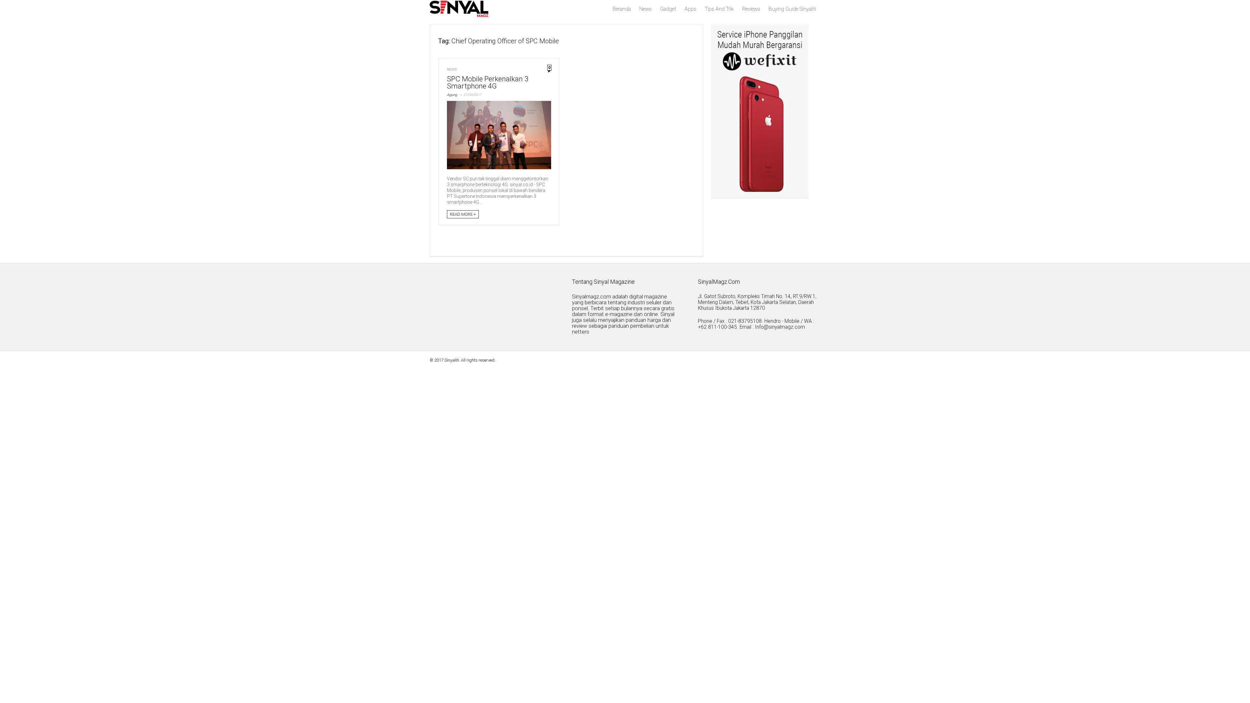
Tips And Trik (719, 9)
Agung (452, 95)
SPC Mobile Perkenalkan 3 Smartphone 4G (487, 82)
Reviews (751, 9)
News (645, 9)
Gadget (668, 9)
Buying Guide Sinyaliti (792, 9)
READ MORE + (463, 214)
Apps (690, 9)
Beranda (622, 9)
